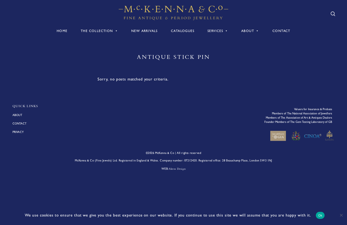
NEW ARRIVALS (144, 31)
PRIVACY (18, 132)
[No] (341, 215)
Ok (320, 215)
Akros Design (177, 168)
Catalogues (182, 31)
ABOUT (247, 31)
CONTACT (281, 31)
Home (62, 31)
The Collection (97, 31)
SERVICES (215, 31)
